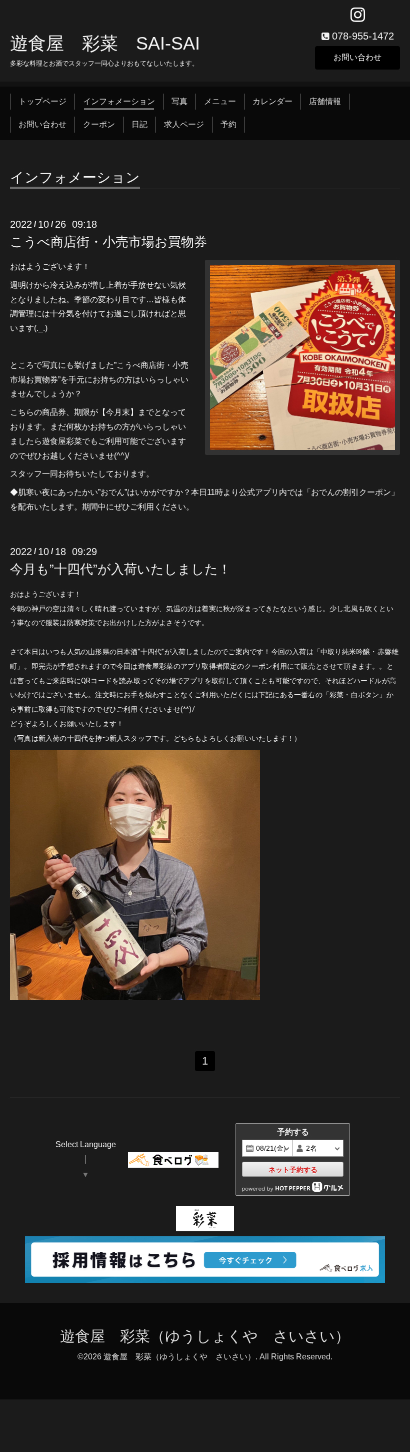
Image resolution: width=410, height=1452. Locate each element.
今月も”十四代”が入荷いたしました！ (120, 569)
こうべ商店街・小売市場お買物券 (108, 241)
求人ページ (184, 124)
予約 (228, 124)
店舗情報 (325, 101)
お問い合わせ (358, 57)
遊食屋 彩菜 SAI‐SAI (105, 43)
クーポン (99, 124)
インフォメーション (119, 101)
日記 (140, 124)
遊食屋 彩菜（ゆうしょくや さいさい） (205, 1336)
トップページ (42, 101)
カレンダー (272, 101)
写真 (180, 101)
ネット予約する (293, 1170)
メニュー (220, 101)
